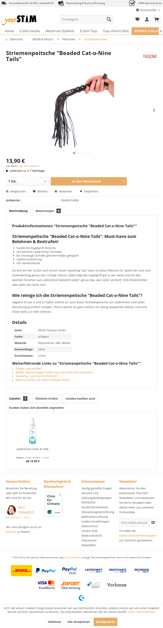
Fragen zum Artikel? (28, 368)
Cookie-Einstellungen (96, 521)
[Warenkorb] (157, 19)
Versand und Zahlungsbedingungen (97, 495)
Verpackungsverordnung (98, 512)
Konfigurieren (105, 622)
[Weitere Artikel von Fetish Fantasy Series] (150, 57)
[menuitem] (86, 19)
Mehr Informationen (141, 612)
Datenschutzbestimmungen (137, 535)
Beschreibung (18, 211)
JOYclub (11, 532)
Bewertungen (47, 211)
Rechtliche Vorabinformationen (95, 504)
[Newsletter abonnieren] (153, 523)
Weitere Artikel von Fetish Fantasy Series (42, 380)
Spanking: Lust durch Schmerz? (36, 376)
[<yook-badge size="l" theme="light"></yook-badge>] (62, 505)
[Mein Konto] (147, 19)
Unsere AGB (89, 531)
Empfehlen (90, 191)
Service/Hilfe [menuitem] (148, 10)
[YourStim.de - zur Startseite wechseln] (19, 20)
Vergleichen (17, 191)
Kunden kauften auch (80, 398)
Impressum (89, 540)
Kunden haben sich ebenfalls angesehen (36, 408)
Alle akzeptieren (78, 622)
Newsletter (89, 545)
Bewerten (65, 191)
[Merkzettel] (137, 19)
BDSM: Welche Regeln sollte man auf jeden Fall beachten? (54, 372)
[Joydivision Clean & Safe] (32, 431)
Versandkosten (73, 557)
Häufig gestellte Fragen (97, 488)
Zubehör (17, 398)
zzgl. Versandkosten (29, 166)
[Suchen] (109, 19)
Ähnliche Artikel (47, 398)
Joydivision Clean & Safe (33, 449)
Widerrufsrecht (92, 535)
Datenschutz (90, 526)
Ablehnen (54, 622)
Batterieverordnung (95, 517)
